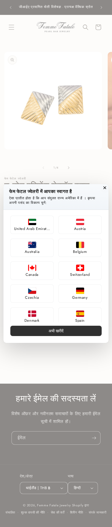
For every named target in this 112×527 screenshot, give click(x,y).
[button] (32, 225)
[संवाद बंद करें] (104, 187)
